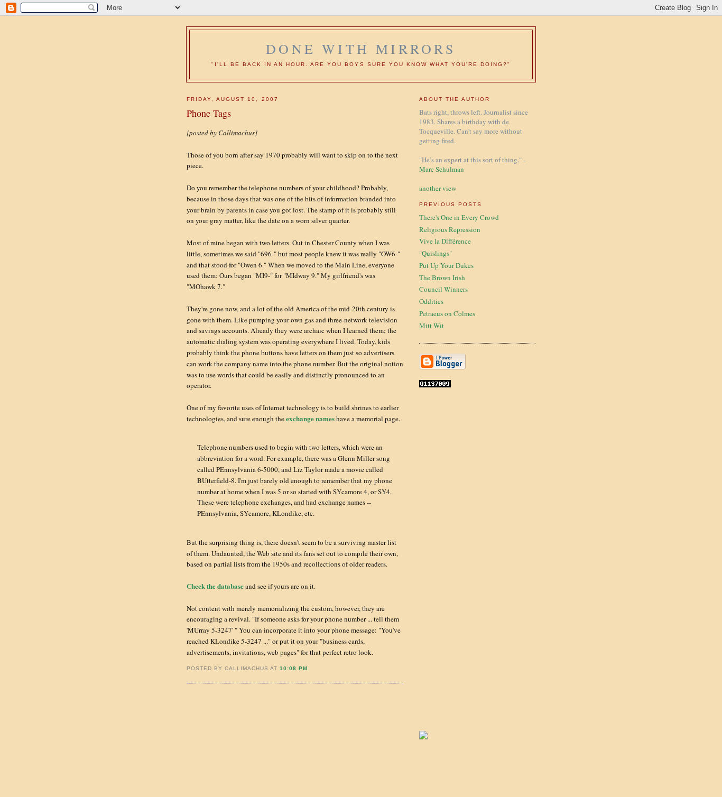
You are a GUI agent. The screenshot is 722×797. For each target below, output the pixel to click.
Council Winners (443, 289)
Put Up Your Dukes (446, 265)
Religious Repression (449, 229)
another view (437, 188)
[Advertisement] (451, 559)
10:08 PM (294, 668)
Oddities (431, 301)
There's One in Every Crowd (459, 217)
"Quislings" (435, 253)
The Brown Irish (442, 277)
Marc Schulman (441, 169)
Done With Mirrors (361, 49)
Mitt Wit (431, 325)
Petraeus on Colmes (447, 313)
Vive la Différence (445, 241)
